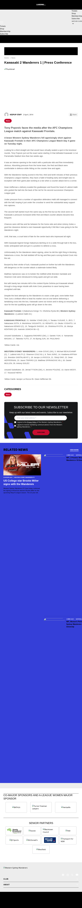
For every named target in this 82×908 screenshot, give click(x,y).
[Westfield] (41, 849)
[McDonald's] (32, 840)
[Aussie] (32, 831)
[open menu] (1, 22)
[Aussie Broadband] (14, 831)
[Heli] (67, 831)
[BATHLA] (16, 807)
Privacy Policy (32, 422)
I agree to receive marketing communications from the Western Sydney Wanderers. (39, 426)
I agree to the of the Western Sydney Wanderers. (40, 422)
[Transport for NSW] (67, 840)
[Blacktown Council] (50, 831)
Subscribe (41, 432)
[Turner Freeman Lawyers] (41, 807)
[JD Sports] (14, 840)
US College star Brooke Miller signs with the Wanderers (21, 482)
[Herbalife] (65, 807)
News (13, 58)
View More (74, 450)
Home (6, 58)
